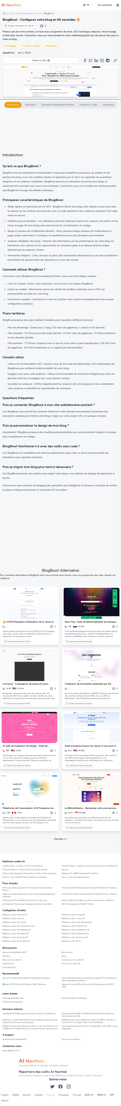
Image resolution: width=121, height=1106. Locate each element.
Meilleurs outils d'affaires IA (74, 926)
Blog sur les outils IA (12, 960)
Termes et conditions (71, 1039)
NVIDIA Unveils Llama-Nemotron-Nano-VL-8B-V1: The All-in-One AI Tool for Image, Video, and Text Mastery (89, 1021)
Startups (6, 956)
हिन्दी (112, 1094)
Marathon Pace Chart (65, 1003)
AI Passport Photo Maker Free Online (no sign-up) (25, 900)
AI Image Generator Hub (13, 998)
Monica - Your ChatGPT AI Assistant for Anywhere (24, 877)
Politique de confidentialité (14, 1039)
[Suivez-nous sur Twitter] (52, 1086)
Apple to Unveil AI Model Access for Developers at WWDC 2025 (88, 985)
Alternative (108, 104)
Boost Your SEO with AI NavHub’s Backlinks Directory (26, 978)
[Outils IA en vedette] (4, 621)
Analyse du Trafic (88, 104)
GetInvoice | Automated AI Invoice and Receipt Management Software (29, 895)
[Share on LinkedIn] (96, 60)
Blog (64, 956)
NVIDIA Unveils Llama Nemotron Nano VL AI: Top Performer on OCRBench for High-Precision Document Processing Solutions (30, 1027)
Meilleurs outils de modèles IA (16, 941)
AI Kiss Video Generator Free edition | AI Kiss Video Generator (30, 873)
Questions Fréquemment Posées (57, 104)
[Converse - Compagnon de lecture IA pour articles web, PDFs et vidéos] (29, 665)
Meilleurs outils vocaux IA (73, 918)
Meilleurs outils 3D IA (71, 941)
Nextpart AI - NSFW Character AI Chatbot (80, 873)
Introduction (13, 104)
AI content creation (30, 45)
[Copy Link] (115, 60)
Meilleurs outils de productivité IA (77, 922)
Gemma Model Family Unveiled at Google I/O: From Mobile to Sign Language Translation (89, 979)
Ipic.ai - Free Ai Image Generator (76, 877)
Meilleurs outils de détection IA (75, 930)
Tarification (30, 104)
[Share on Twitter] (90, 60)
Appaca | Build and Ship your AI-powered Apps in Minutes (88, 900)
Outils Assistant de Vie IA (18, 641)
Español (39, 1094)
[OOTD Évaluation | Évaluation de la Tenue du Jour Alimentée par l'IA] (29, 603)
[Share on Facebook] (85, 60)
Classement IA (9, 967)
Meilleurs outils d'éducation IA (75, 933)
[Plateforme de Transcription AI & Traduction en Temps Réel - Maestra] (29, 789)
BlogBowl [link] (49, 13)
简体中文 (89, 1094)
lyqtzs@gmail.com (11, 1050)
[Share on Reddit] (107, 60)
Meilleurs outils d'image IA (74, 914)
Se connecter (105, 5)
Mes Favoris (67, 952)
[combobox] (88, 5)
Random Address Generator (74, 998)
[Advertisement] (60, 130)
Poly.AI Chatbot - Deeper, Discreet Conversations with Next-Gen (90, 866)
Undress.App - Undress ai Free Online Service (23, 866)
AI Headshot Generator (13, 1002)
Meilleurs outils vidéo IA (13, 918)
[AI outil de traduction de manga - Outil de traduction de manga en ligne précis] (29, 727)
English (5, 1094)
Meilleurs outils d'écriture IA (15, 914)
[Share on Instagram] (102, 60)
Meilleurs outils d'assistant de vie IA (19, 926)
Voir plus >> (60, 839)
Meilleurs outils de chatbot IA (16, 933)
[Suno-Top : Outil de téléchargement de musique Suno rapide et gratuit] (91, 603)
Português (64, 1094)
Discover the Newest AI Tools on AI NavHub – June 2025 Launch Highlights (90, 1027)
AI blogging (10, 45)
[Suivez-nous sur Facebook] (60, 1086)
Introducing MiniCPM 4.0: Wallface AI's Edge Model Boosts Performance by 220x (88, 1014)
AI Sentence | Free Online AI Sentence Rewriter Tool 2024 (27, 904)
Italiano (5, 1100)
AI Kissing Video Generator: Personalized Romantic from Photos (27, 889)
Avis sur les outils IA (71, 963)
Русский (77, 1094)
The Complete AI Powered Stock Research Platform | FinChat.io (89, 888)
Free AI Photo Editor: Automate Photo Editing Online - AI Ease (89, 894)
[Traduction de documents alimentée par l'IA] (91, 665)
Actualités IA (8, 963)
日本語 (15, 1094)
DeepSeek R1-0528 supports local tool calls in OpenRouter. (29, 1013)
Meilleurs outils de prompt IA (75, 937)
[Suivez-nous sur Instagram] (69, 1086)
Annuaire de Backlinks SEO (14, 952)
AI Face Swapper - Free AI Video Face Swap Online (25, 869)
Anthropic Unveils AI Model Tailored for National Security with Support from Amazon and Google (30, 1021)
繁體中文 (101, 1094)
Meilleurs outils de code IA (14, 922)
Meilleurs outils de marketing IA (17, 930)
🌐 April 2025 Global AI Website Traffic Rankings (24, 984)
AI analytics (52, 45)
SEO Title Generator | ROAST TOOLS (77, 904)
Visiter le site (39, 60)
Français (51, 1094)
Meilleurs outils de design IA (15, 937)
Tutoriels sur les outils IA (73, 960)
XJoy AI (65, 869)
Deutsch (27, 1094)
